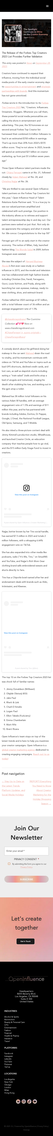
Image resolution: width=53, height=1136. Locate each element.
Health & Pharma (11, 1036)
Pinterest (8, 1065)
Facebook (8, 1054)
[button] (47, 6)
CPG (6, 1025)
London (7, 1088)
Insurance (8, 1039)
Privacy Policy (26, 867)
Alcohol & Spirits (11, 1017)
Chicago (7, 1085)
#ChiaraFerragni (12, 333)
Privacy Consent (26, 859)
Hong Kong (9, 1093)
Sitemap (26, 1130)
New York (8, 1082)
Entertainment (10, 1028)
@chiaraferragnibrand (15, 319)
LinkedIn (7, 1059)
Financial (8, 1033)
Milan (6, 1090)
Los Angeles (9, 1079)
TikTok (7, 1067)
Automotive (9, 1020)
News (29, 63)
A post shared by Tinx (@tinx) (26, 668)
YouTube (8, 1062)
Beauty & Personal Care (14, 1022)
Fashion (7, 1031)
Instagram (8, 1056)
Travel (7, 1041)
